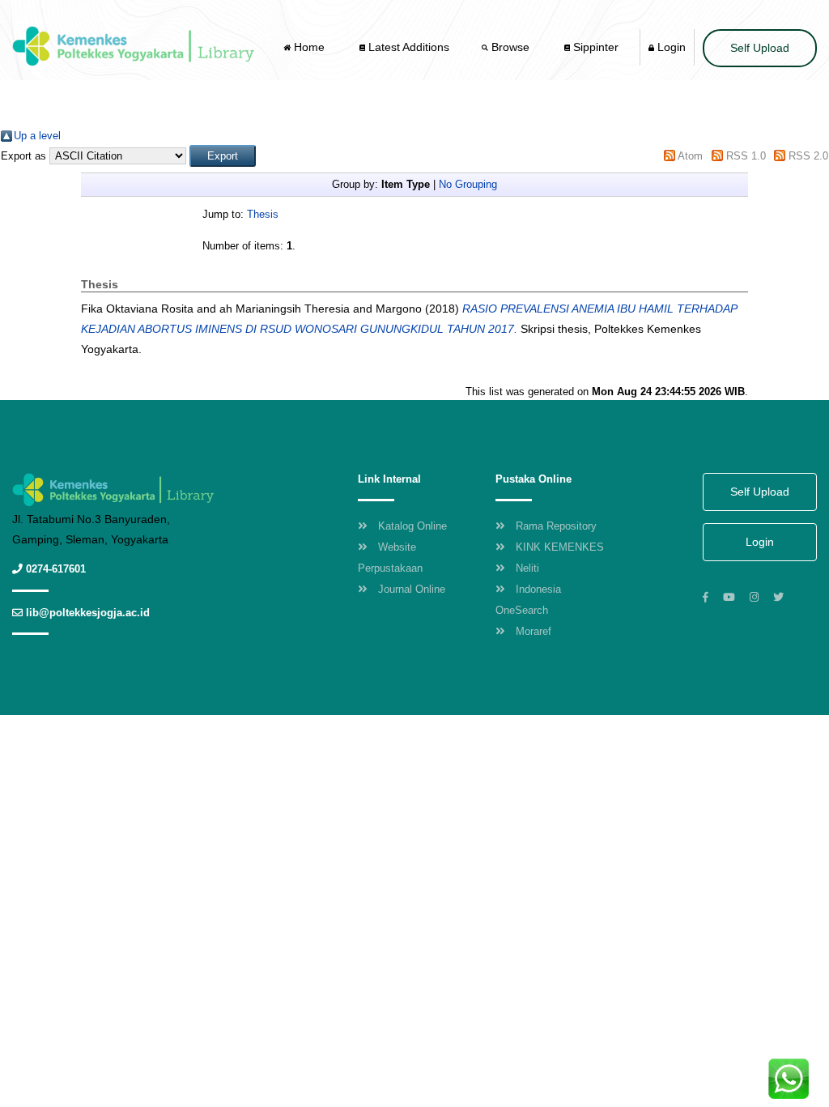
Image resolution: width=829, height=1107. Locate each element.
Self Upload (759, 47)
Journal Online (411, 589)
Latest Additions (407, 46)
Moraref (533, 631)
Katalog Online (412, 526)
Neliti (527, 568)
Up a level (37, 136)
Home (309, 46)
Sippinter (594, 46)
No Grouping (468, 184)
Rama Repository (556, 526)
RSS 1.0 (746, 156)
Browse (510, 46)
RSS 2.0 (808, 156)
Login (670, 46)
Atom (690, 156)
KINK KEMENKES (560, 547)
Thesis (262, 214)
